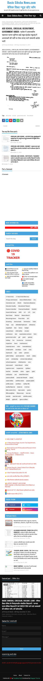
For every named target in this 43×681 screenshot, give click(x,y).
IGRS (20, 312)
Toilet (34, 321)
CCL (35, 300)
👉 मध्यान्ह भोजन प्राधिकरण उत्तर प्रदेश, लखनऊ (30, 273)
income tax (20, 340)
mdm (18, 346)
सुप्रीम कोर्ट (14, 399)
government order (21, 115)
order (20, 353)
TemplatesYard (17, 678)
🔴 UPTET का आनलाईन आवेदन (29, 276)
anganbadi (9, 328)
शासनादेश (8, 396)
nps (15, 353)
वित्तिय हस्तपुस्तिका (10, 393)
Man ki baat (9, 315)
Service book (17, 321)
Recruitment (9, 22)
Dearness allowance (29, 303)
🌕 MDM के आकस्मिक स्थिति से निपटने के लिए (30, 269)
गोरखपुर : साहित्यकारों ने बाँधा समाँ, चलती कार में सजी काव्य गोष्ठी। (21, 464)
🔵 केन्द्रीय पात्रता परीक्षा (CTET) (13, 494)
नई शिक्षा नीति (26, 384)
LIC (25, 312)
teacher (8, 371)
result (28, 356)
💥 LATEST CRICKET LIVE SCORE (15, 483)
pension (26, 353)
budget (26, 328)
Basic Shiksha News (25, 300)
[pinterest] (13, 509)
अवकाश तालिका (9, 381)
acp (12, 324)
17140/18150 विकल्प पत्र (22, 296)
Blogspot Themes (35, 678)
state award (9, 365)
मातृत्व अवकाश (21, 390)
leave (15, 343)
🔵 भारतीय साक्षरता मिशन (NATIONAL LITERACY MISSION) (28, 284)
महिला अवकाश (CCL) (11, 390)
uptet (33, 371)
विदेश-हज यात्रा (20, 393)
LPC (29, 312)
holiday (8, 340)
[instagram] (30, 509)
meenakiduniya (26, 346)
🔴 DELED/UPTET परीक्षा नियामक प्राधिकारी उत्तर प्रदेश (19, 490)
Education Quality (11, 306)
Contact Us (27, 675)
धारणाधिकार (18, 384)
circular (14, 115)
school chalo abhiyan (26, 359)
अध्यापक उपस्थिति (10, 377)
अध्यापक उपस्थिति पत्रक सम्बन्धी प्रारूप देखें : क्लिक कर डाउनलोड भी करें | (24, 543)
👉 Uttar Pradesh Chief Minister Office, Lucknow (12, 273)
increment (28, 340)
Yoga (7, 324)
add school (8, 115)
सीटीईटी (8, 399)
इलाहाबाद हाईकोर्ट (30, 381)
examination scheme (25, 334)
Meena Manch (26, 315)
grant (24, 337)
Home (3, 22)
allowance (32, 324)
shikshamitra (22, 362)
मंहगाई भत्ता (19, 387)
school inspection (11, 362)
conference (9, 334)
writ (16, 374)
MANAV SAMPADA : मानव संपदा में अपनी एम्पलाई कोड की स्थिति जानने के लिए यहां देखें (25, 567)
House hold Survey (11, 312)
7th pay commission (11, 300)
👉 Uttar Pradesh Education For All (16, 472)
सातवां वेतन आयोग (17, 396)
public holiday (10, 356)
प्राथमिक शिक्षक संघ (10, 387)
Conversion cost (10, 303)
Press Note (21, 318)
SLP (28, 318)
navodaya (18, 349)
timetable (15, 371)
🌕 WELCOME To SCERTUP (13, 439)
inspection (9, 343)
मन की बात (27, 387)
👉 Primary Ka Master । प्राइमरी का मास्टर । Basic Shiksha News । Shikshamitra (19, 453)
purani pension (20, 356)
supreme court (10, 368)
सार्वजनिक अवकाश (27, 396)
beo (15, 328)
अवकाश (31, 377)
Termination (27, 321)
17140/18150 (10, 296)
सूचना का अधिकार (24, 399)
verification (9, 374)
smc (29, 362)
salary (34, 356)
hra (13, 340)
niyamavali (9, 353)
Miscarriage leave (11, 318)
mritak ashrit (9, 349)
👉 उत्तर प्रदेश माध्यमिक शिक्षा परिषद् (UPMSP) (17, 476)
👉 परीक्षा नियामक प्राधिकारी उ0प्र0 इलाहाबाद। (17, 480)
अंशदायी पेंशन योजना (23, 374)
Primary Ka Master (8, 45)
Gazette (34, 309)
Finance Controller (11, 309)
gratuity (30, 337)
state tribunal (18, 365)
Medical (17, 315)
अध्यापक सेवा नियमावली (22, 377)
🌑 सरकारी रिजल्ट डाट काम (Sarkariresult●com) (11, 269)
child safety (19, 331)
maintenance (23, 343)
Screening (9, 321)
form (35, 334)
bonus (20, 328)
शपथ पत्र (28, 393)
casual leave (9, 331)
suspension (20, 368)
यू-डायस (29, 390)
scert (7, 359)
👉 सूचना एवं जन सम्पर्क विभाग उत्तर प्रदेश (12, 277)
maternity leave (10, 346)
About (20, 675)
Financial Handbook (24, 309)
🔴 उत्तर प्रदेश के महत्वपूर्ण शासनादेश (27, 279)
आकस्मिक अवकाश (20, 381)
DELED (19, 303)
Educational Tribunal (24, 306)
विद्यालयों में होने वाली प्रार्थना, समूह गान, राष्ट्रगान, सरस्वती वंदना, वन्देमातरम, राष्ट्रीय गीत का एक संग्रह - (26, 523)
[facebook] (13, 505)
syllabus (28, 368)
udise (22, 371)
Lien (34, 312)
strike (26, 365)
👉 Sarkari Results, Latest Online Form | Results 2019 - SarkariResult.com (20, 468)
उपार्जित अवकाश (9, 384)
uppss (27, 371)
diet (16, 334)
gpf (19, 337)
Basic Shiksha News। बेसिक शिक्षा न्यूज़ (21, 15)
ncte (30, 349)
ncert (24, 349)
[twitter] (30, 505)
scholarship (14, 359)
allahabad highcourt (21, 324)
